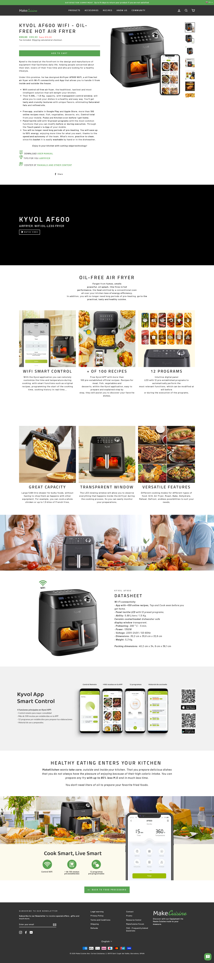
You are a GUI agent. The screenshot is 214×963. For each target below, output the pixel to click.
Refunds (94, 928)
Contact (130, 911)
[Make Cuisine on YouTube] (31, 932)
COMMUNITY (139, 10)
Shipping (36, 40)
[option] (107, 2)
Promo (129, 916)
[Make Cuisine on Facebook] (25, 932)
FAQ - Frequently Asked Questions (137, 929)
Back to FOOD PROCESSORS (108, 890)
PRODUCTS (74, 10)
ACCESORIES (92, 10)
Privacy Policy (97, 916)
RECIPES (107, 10)
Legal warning (97, 911)
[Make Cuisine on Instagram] (20, 932)
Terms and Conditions (100, 920)
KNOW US (122, 10)
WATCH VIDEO (31, 232)
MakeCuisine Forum (135, 924)
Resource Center (134, 920)
